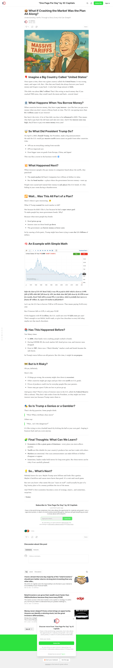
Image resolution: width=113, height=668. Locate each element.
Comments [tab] (28, 550)
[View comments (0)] (32, 27)
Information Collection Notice (56, 649)
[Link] (21, 77)
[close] (73, 618)
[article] (56, 583)
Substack (47, 664)
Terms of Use (65, 647)
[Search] (87, 3)
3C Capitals (32, 21)
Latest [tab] (31, 572)
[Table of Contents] (2, 334)
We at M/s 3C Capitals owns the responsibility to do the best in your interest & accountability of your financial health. (48, 584)
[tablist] (32, 550)
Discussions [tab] (38, 572)
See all (28, 629)
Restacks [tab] (36, 550)
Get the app (65, 660)
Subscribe (98, 3)
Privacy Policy (69, 649)
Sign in (107, 3)
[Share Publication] (91, 3)
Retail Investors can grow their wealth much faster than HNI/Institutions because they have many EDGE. (46, 596)
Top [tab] (26, 572)
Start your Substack (52, 660)
